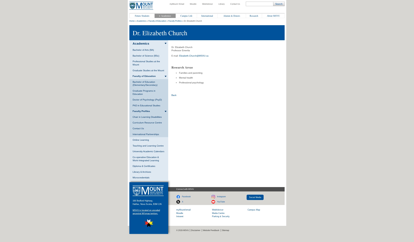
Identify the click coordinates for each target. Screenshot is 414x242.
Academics (166, 15)
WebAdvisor (207, 4)
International (207, 15)
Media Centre (218, 213)
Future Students (142, 15)
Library (221, 4)
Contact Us (235, 4)
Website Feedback (211, 230)
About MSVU (273, 15)
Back (173, 95)
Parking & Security (221, 216)
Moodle (193, 4)
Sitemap (225, 230)
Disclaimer (195, 230)
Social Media (255, 197)
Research (254, 15)
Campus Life (186, 15)
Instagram (221, 196)
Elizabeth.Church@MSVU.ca (193, 55)
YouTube (221, 202)
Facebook (186, 196)
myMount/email (183, 210)
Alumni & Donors (231, 15)
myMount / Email (177, 4)
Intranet (179, 216)
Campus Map (254, 210)
